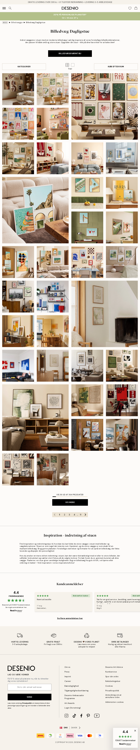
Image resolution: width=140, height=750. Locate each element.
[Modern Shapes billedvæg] (87, 262)
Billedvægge (17, 22)
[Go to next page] (85, 514)
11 (80, 514)
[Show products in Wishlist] (130, 8)
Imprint (68, 676)
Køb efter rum (116, 66)
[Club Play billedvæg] (18, 366)
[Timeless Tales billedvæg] (122, 400)
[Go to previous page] (54, 514)
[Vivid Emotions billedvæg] (18, 124)
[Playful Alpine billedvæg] (122, 435)
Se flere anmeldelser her (70, 618)
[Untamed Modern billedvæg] (87, 366)
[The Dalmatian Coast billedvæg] (18, 158)
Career (68, 681)
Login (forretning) (73, 708)
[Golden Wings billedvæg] (18, 331)
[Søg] (10, 8)
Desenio (78, 742)
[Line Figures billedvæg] (53, 366)
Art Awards (70, 703)
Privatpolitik (27, 703)
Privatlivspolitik (112, 690)
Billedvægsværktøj (70, 53)
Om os (67, 667)
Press (67, 672)
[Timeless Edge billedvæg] (122, 366)
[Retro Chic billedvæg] (122, 227)
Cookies (109, 686)
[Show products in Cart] (136, 8)
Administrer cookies (114, 702)
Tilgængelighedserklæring (76, 690)
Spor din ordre (111, 676)
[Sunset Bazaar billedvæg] (53, 124)
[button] (72, 65)
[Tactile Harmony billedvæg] (87, 400)
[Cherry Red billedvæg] (53, 158)
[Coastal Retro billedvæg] (18, 262)
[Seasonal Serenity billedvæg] (18, 89)
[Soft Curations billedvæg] (122, 158)
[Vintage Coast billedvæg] (87, 227)
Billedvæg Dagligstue (35, 22)
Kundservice (111, 672)
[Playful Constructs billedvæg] (53, 296)
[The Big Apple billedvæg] (18, 296)
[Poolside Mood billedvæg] (35, 210)
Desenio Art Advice (114, 667)
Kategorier (24, 66)
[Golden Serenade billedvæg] (53, 331)
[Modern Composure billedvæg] (18, 469)
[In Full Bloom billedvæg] (122, 262)
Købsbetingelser (112, 681)
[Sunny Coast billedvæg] (87, 193)
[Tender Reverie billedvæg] (53, 89)
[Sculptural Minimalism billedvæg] (35, 417)
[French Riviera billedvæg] (53, 262)
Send (29, 697)
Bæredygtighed (72, 686)
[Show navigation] (4, 8)
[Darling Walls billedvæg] (87, 158)
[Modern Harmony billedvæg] (104, 106)
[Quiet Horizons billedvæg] (104, 314)
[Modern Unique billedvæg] (53, 469)
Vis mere (70, 502)
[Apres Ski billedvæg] (87, 435)
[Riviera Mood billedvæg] (122, 193)
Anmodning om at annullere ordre (113, 696)
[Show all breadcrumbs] (5, 22)
